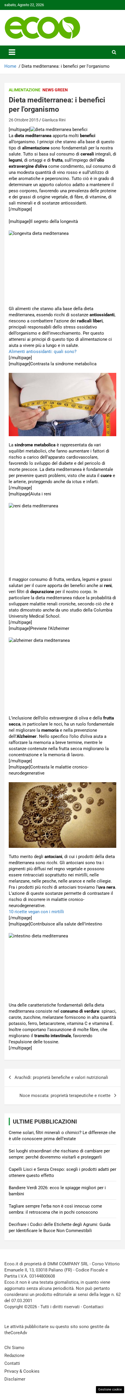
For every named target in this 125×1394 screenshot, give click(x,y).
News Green (55, 90)
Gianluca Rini (53, 120)
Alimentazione (24, 90)
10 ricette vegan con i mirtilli (36, 911)
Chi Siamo (14, 1347)
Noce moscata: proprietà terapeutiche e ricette (64, 1095)
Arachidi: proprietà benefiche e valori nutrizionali (61, 1077)
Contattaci (93, 1306)
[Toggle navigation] (11, 52)
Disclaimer (14, 1379)
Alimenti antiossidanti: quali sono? (42, 351)
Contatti (12, 1363)
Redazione (14, 1355)
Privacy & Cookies (22, 1371)
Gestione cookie (110, 1389)
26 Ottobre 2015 (23, 120)
